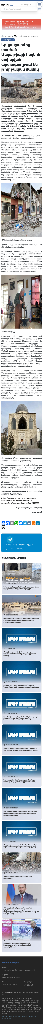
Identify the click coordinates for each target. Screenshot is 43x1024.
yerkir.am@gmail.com (11, 977)
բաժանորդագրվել (14, 548)
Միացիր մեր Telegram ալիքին (19, 545)
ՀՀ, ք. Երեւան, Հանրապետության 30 (18, 970)
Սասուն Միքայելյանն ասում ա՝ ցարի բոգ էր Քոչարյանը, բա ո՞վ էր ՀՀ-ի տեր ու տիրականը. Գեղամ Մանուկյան (20, 22)
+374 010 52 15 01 (10, 985)
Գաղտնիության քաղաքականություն (14, 1016)
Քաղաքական (25, 24)
